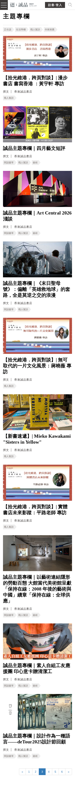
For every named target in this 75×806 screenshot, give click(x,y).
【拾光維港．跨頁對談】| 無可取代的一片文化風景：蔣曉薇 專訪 (37, 365)
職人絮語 (35, 29)
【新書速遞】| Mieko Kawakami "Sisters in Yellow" (37, 439)
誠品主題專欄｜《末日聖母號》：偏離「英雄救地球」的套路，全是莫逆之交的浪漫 (36, 289)
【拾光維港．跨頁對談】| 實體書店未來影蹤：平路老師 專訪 (35, 509)
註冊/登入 (55, 5)
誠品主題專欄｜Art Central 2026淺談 (37, 215)
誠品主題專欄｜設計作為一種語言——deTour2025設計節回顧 (36, 738)
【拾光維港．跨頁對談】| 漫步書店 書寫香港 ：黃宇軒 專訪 (35, 80)
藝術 (35, 162)
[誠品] (23, 4)
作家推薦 (49, 29)
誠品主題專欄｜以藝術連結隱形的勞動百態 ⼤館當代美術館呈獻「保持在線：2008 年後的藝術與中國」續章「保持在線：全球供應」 (37, 588)
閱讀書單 (9, 162)
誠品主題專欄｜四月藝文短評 (34, 148)
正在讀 (7, 29)
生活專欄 (21, 29)
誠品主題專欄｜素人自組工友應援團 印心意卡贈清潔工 (36, 668)
